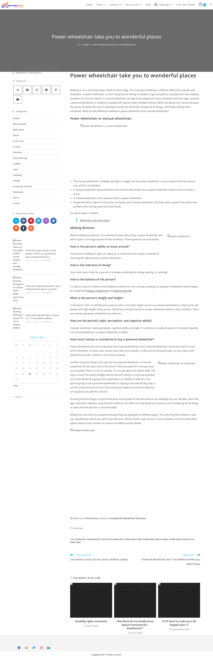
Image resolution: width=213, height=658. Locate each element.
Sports (16, 197)
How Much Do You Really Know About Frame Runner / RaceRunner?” (135, 625)
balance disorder (123, 290)
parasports (80, 539)
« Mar (15, 385)
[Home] (78, 44)
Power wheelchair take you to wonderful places (114, 44)
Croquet (17, 146)
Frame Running (20, 158)
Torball (16, 203)
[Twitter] (34, 648)
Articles (16, 118)
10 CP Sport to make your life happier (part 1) (179, 623)
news (15, 169)
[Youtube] (17, 99)
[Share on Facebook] (23, 221)
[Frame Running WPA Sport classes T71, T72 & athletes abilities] (18, 318)
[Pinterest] (55, 90)
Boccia (16, 135)
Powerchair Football (22, 186)
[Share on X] (16, 221)
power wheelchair (132, 539)
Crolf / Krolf (18, 141)
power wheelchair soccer (181, 539)
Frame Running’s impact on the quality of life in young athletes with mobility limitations (40, 253)
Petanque (17, 175)
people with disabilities (112, 539)
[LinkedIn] (46, 90)
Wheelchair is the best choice (95, 220)
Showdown (18, 192)
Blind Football (19, 124)
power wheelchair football (155, 539)
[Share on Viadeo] (31, 228)
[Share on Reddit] (16, 228)
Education (17, 152)
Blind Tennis (18, 129)
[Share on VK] (53, 221)
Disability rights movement (91, 621)
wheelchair (75, 542)
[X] (17, 90)
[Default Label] (26, 648)
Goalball (16, 163)
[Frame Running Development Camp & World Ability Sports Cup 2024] (18, 289)
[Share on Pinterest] (31, 221)
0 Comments (45, 260)
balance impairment (98, 290)
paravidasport (94, 539)
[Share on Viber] (46, 221)
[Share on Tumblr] (23, 228)
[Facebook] (27, 90)
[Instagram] (36, 90)
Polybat (16, 180)
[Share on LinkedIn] (38, 221)
